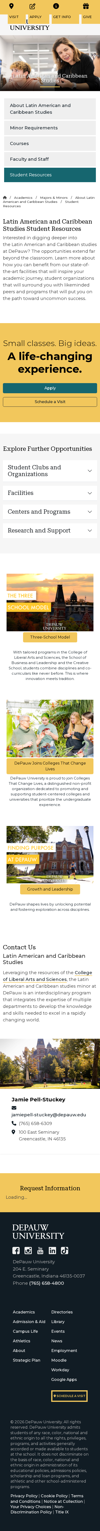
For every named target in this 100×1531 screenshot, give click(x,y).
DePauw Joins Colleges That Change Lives (50, 766)
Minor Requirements (34, 128)
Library (58, 1321)
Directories (62, 1312)
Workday (60, 1370)
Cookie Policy (54, 1496)
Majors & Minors (54, 198)
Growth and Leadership (50, 889)
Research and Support (39, 530)
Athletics (21, 1341)
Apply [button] (50, 388)
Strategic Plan (26, 1360)
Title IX (62, 1512)
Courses (19, 143)
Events (58, 1331)
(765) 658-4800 (46, 1283)
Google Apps (64, 1379)
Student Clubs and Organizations (34, 471)
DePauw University (30, 24)
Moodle (59, 1360)
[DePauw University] (38, 1231)
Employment (64, 1350)
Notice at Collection (63, 1501)
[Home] (5, 198)
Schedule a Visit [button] (50, 401)
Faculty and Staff (29, 159)
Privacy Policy (24, 1496)
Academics (23, 198)
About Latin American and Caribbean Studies (40, 109)
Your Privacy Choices (30, 1506)
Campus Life (25, 1331)
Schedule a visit (70, 1396)
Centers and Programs (39, 511)
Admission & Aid (29, 1321)
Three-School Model (50, 637)
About (19, 1350)
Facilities (20, 493)
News (56, 1341)
